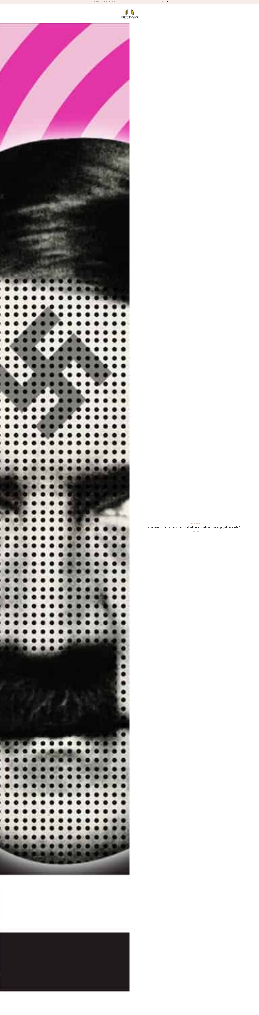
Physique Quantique (194, 523)
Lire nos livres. (95, 1)
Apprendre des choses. (108, 1)
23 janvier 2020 (194, 531)
